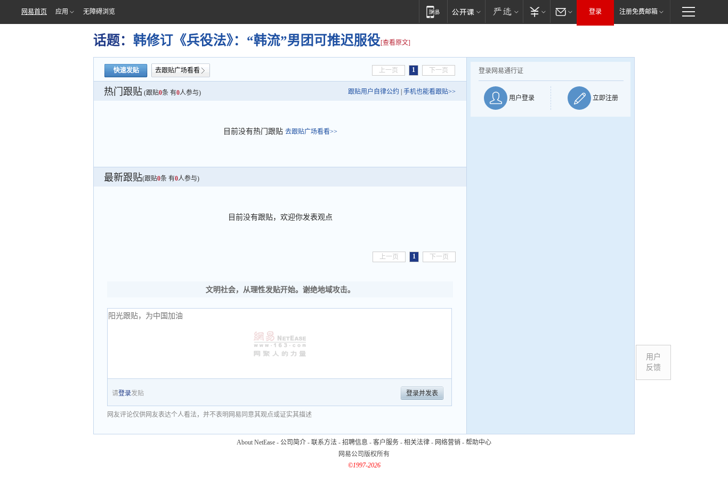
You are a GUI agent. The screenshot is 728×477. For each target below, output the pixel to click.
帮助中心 (478, 442)
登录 (595, 11)
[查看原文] (395, 42)
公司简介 (293, 442)
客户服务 (386, 442)
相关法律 (417, 442)
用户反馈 (653, 362)
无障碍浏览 (99, 11)
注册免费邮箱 (638, 11)
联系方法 (324, 442)
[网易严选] (504, 11)
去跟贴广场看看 (177, 70)
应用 (61, 11)
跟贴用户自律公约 (373, 91)
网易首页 (34, 11)
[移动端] (433, 11)
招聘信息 (355, 442)
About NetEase (256, 442)
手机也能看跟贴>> (429, 91)
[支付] (536, 11)
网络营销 (447, 442)
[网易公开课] (466, 11)
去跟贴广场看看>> (311, 131)
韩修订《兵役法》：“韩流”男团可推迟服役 (257, 40)
